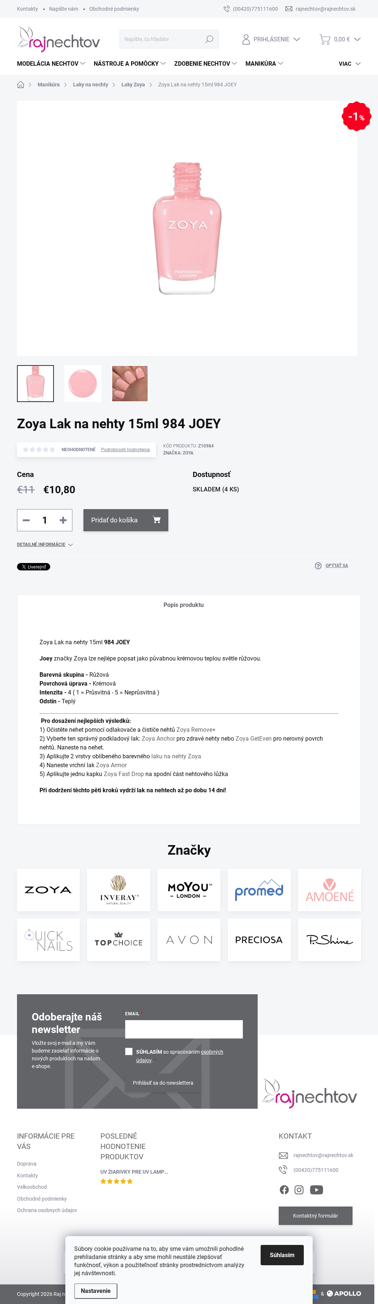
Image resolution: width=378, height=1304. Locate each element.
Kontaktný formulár (315, 1216)
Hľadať (209, 39)
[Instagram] (299, 1188)
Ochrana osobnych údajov (47, 1210)
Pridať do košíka (114, 520)
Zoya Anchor (158, 738)
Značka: (178, 453)
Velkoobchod (32, 1187)
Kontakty (27, 9)
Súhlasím (282, 1255)
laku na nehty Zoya (176, 756)
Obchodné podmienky (114, 9)
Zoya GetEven (254, 738)
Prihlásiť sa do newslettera (163, 1083)
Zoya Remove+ (196, 729)
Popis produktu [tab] (184, 604)
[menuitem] (52, 64)
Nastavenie (96, 1290)
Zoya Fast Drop (124, 774)
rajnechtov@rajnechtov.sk (323, 1155)
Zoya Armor (111, 765)
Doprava (27, 1164)
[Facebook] (284, 1188)
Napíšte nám (63, 9)
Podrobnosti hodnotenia (125, 449)
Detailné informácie (41, 544)
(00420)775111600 (316, 1170)
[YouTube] (316, 1188)
